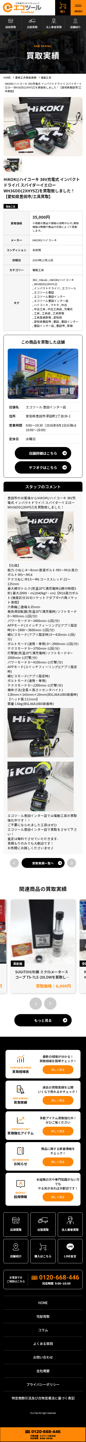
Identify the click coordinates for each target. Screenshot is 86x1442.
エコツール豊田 (44, 292)
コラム (43, 1330)
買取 (70, 326)
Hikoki (43, 280)
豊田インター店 (44, 326)
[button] (36, 1003)
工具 (37, 313)
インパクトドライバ (47, 288)
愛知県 (57, 317)
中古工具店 (55, 309)
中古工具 (39, 309)
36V (34, 280)
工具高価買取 (42, 317)
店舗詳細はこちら (43, 453)
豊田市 (60, 326)
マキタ (54, 305)
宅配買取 (43, 1316)
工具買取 (58, 313)
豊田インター (70, 321)
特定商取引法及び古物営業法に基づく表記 (43, 1398)
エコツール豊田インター (49, 296)
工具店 (46, 313)
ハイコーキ (41, 305)
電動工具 (10, 206)
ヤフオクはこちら (43, 467)
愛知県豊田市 (42, 321)
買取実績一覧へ (43, 863)
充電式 (68, 309)
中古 (64, 305)
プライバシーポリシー (43, 1384)
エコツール (69, 288)
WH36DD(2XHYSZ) (45, 284)
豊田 (56, 321)
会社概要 (43, 1370)
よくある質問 (43, 1343)
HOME (43, 1302)
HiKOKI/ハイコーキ (62, 280)
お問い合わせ (43, 1357)
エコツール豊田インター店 (51, 301)
